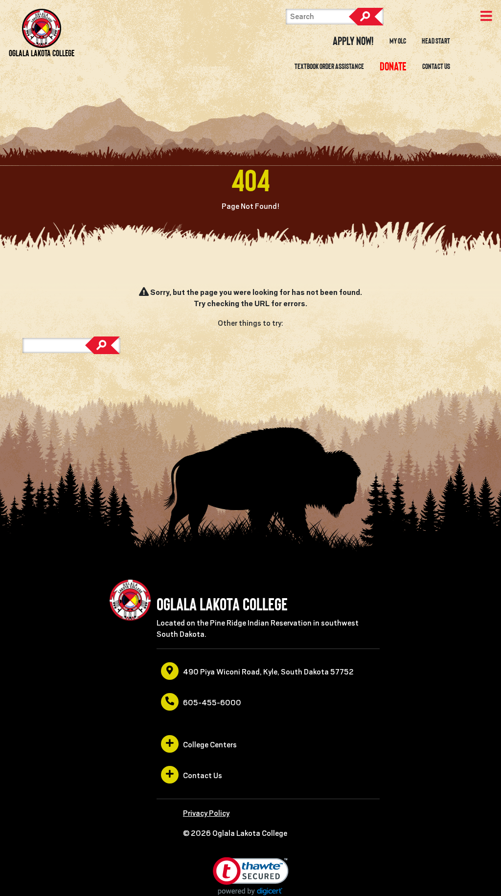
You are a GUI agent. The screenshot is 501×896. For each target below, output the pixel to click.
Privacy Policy (206, 813)
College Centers (210, 744)
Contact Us (436, 66)
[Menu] (486, 17)
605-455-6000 (212, 702)
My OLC (397, 41)
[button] (250, 876)
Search (366, 16)
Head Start (436, 41)
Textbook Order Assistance (329, 66)
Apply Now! (353, 41)
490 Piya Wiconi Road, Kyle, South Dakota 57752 (268, 672)
